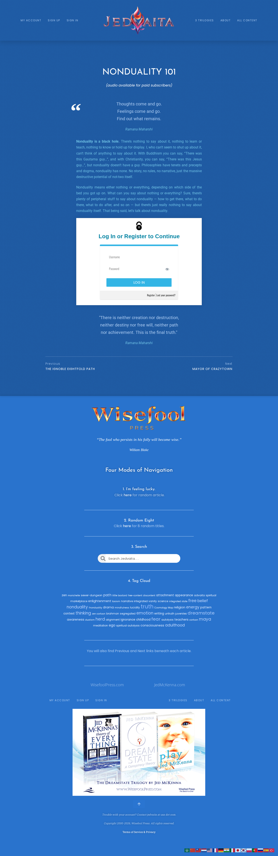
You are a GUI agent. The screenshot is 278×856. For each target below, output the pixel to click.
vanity (153, 601)
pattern (206, 607)
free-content (135, 595)
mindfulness (122, 607)
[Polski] (249, 850)
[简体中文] (193, 850)
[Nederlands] (204, 850)
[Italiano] (232, 850)
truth (147, 606)
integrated (141, 601)
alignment (113, 619)
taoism (116, 601)
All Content (247, 20)
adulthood (175, 625)
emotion (144, 613)
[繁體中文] (198, 850)
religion (179, 607)
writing (159, 613)
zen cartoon (98, 613)
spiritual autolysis (128, 625)
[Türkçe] (272, 850)
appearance (184, 595)
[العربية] (187, 850)
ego (112, 625)
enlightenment (99, 601)
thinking (83, 613)
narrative (127, 601)
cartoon (193, 619)
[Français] (215, 850)
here (128, 495)
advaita (199, 595)
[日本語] (238, 850)
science (163, 601)
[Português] (255, 850)
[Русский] (260, 850)
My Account (31, 20)
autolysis (167, 619)
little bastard (119, 595)
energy (192, 607)
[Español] (266, 850)
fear (156, 619)
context (69, 613)
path (107, 595)
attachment (165, 595)
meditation (100, 625)
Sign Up (54, 20)
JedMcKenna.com (169, 684)
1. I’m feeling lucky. (139, 489)
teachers (181, 619)
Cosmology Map (163, 607)
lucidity (135, 607)
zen (64, 595)
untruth (169, 613)
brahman (112, 613)
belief (202, 600)
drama (108, 607)
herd (100, 619)
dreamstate (201, 613)
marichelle (74, 595)
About (225, 20)
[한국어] (244, 850)
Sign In (72, 20)
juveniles (181, 613)
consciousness (152, 625)
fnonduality (95, 607)
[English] (210, 850)
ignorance (128, 620)
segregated (128, 613)
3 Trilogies (204, 20)
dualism (90, 619)
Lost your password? (165, 295)
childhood (143, 620)
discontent (149, 595)
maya (205, 619)
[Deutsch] (221, 850)
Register (151, 295)
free (192, 601)
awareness (75, 619)
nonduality (77, 607)
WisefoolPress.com (107, 684)
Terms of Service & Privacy (139, 832)
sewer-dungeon (91, 595)
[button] (77, 752)
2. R (127, 521)
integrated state (178, 601)
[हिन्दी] (227, 850)
